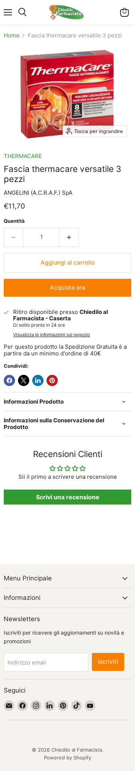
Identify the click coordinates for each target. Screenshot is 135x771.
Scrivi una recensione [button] (67, 497)
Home (12, 35)
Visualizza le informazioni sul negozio (51, 334)
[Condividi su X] (23, 380)
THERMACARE (23, 156)
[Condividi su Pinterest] (52, 380)
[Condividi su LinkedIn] (38, 380)
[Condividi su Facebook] (9, 380)
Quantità (14, 221)
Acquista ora (67, 287)
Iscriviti (108, 661)
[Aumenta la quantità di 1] (69, 237)
